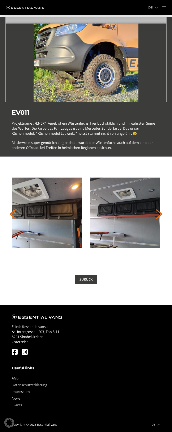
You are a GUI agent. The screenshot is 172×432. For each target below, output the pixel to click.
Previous (13, 214)
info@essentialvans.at (32, 326)
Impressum (21, 391)
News (16, 398)
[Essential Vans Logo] (25, 7)
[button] (9, 423)
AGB (15, 378)
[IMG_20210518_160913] (125, 213)
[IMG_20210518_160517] (47, 213)
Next (159, 214)
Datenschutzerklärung (29, 384)
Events (17, 405)
